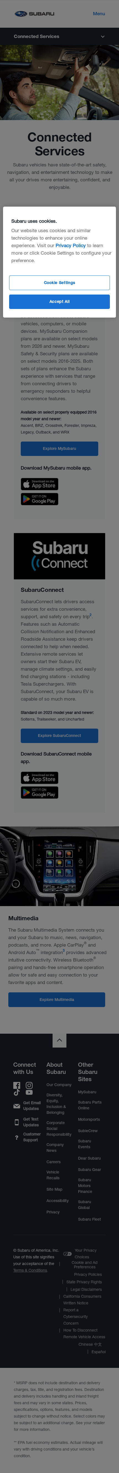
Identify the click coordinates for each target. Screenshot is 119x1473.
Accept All (60, 301)
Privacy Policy (71, 245)
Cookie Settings (59, 282)
